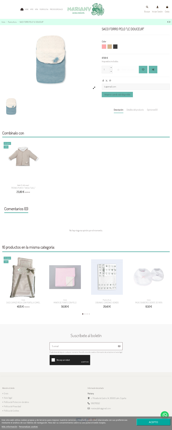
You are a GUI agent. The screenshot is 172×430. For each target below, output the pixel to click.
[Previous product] (168, 22)
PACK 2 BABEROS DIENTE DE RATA (148, 302)
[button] (82, 314)
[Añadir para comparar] (153, 69)
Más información (9, 426)
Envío (6, 393)
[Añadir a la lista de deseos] (40, 146)
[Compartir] (103, 80)
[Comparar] (40, 151)
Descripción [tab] (118, 109)
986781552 (95, 403)
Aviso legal (8, 397)
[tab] (152, 110)
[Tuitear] (106, 80)
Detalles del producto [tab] (135, 109)
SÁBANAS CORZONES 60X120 (107, 302)
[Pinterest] (110, 80)
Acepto (153, 422)
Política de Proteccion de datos (16, 402)
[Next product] (169, 22)
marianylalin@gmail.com (101, 408)
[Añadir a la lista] (143, 69)
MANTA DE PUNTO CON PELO (65, 302)
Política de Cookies (11, 410)
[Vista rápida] (40, 156)
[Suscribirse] (119, 346)
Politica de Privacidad (12, 406)
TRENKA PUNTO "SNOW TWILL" (23, 188)
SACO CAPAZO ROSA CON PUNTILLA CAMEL (23, 302)
